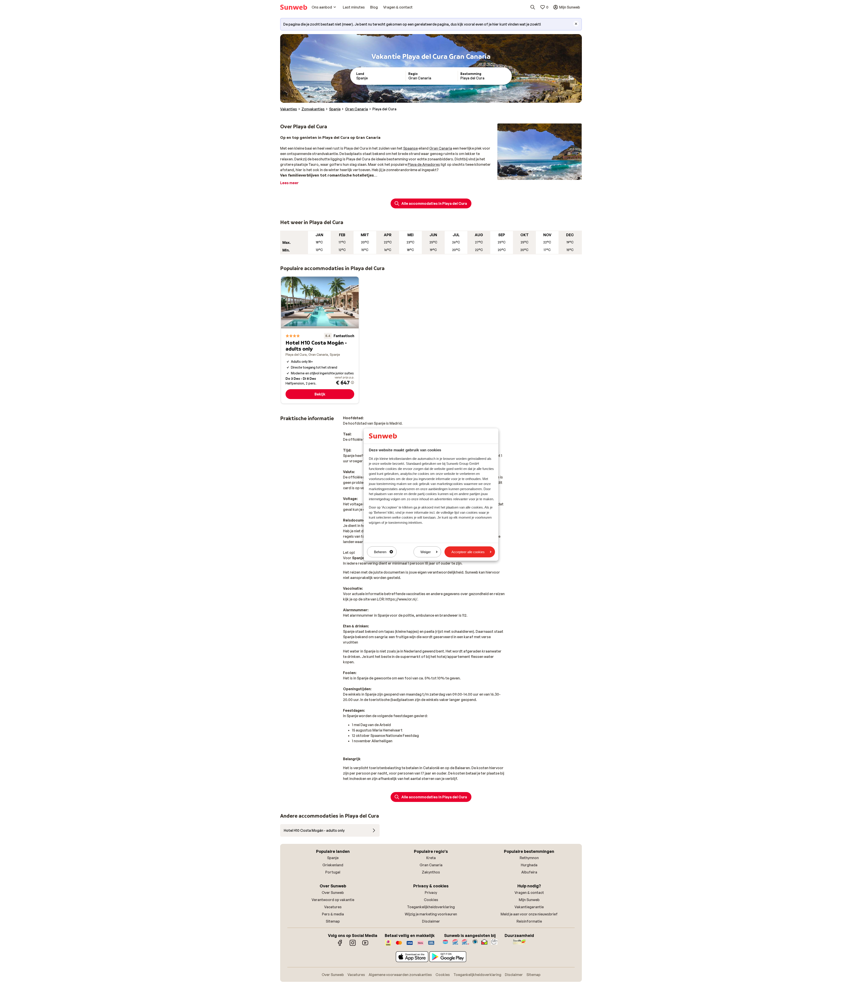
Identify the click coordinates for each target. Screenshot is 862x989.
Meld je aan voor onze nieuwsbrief (529, 914)
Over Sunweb (333, 892)
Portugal (332, 872)
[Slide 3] (541, 175)
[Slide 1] (534, 175)
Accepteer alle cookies (468, 552)
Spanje (333, 858)
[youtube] (365, 945)
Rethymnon (529, 858)
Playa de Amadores (424, 164)
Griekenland (332, 865)
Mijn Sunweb (529, 899)
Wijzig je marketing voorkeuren (431, 914)
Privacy (431, 892)
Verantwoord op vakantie (333, 899)
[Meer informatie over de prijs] (352, 382)
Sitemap (333, 921)
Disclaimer (431, 921)
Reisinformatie (529, 921)
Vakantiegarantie (529, 907)
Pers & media (333, 914)
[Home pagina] (293, 7)
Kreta (431, 858)
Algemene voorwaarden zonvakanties (400, 974)
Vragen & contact (529, 892)
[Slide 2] (538, 175)
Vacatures (333, 907)
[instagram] (352, 945)
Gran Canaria (440, 148)
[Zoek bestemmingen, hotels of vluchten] (532, 7)
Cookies (431, 899)
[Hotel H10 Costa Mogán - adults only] (320, 340)
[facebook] (340, 945)
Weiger (425, 552)
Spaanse (410, 148)
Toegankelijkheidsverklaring (431, 907)
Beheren (380, 552)
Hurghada (529, 865)
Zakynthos (431, 872)
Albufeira (529, 872)
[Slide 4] (545, 175)
